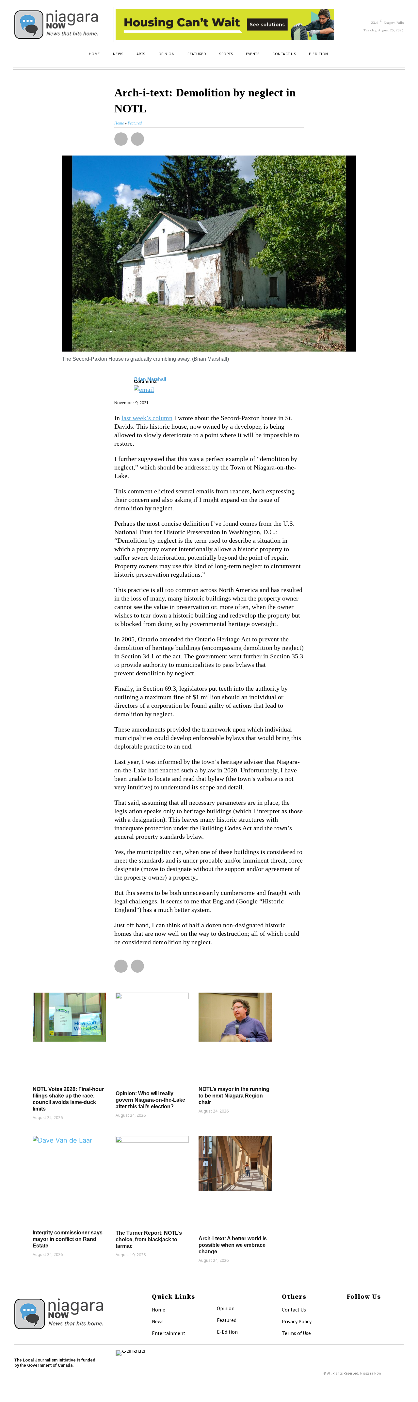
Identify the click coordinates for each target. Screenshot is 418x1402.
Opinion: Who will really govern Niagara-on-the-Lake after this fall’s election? (150, 1100)
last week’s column (146, 417)
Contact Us (294, 1309)
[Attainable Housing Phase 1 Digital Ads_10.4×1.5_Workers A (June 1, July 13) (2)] (225, 24)
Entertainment (168, 1333)
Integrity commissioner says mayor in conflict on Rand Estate (68, 1239)
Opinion (225, 1308)
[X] (348, 1320)
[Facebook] (348, 1310)
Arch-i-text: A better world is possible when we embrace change (233, 1245)
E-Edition (227, 1331)
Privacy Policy (297, 1321)
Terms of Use (296, 1333)
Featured (226, 1320)
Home (158, 1309)
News (158, 1321)
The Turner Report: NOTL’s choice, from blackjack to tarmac (149, 1239)
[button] (396, 56)
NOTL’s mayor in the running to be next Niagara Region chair (234, 1095)
